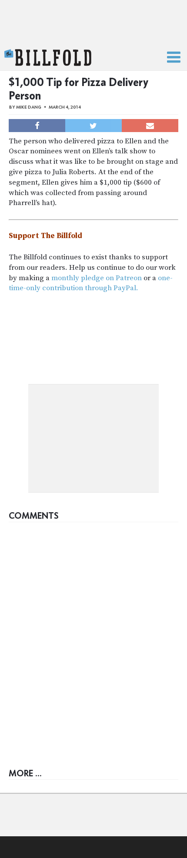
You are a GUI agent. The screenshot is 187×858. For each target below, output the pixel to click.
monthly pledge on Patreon (96, 278)
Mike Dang (28, 107)
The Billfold (47, 57)
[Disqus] (93, 635)
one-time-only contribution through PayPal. (91, 283)
